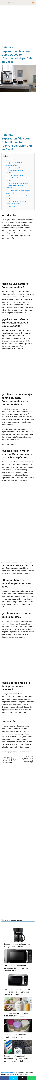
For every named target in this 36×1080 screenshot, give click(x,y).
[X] (22, 1078)
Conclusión (11, 206)
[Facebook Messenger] (13, 1078)
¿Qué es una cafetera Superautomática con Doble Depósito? (15, 170)
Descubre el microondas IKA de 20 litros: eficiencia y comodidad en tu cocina (26, 760)
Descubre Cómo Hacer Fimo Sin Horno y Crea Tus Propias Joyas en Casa (9, 760)
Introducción (12, 160)
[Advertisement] (18, 26)
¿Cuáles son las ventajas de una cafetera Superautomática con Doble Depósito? (18, 178)
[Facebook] (4, 1078)
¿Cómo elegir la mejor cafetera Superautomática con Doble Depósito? (17, 185)
